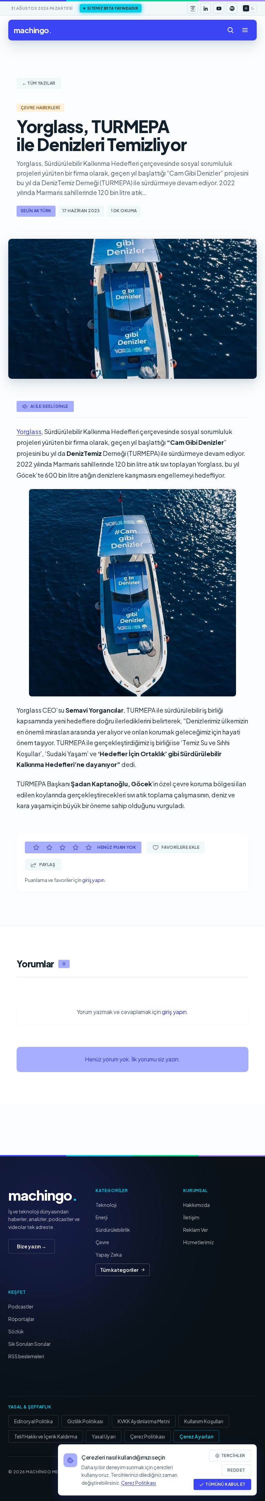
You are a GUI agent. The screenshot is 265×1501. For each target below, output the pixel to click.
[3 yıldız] (62, 847)
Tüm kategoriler (119, 1270)
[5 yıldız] (89, 847)
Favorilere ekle (180, 847)
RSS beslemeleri (26, 1356)
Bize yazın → (31, 1246)
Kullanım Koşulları (203, 1421)
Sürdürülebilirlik (113, 1230)
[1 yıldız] (36, 847)
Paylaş (47, 864)
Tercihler (233, 1455)
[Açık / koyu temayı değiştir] (249, 8)
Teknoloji (106, 1205)
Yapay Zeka (109, 1254)
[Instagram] (192, 8)
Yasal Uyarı (104, 1436)
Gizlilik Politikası (85, 1421)
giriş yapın (93, 880)
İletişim (191, 1217)
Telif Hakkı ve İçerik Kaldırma (45, 1436)
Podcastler (20, 1306)
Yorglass (29, 431)
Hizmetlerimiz (198, 1242)
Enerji (102, 1217)
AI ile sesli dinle (49, 406)
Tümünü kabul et (225, 1484)
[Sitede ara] (230, 30)
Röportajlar (21, 1319)
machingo (33, 30)
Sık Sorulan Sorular (29, 1344)
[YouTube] (218, 8)
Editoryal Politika (33, 1421)
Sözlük (16, 1331)
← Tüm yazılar (39, 83)
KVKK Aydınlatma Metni (144, 1421)
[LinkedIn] (205, 8)
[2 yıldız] (49, 847)
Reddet (236, 1470)
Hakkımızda (196, 1205)
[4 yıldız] (75, 847)
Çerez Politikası (147, 1436)
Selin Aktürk (36, 210)
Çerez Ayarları (196, 1436)
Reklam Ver (195, 1230)
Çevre (102, 1242)
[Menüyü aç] (245, 30)
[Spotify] (231, 8)
